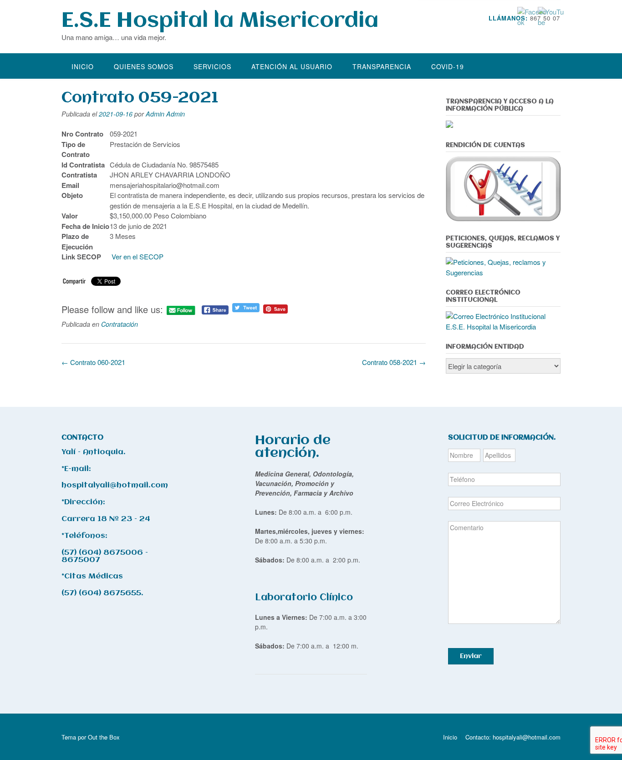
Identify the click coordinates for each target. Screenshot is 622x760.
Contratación (119, 324)
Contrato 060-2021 (93, 362)
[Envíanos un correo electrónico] (544, 31)
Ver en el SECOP (138, 256)
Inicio (82, 66)
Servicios (212, 66)
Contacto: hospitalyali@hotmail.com (513, 737)
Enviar (471, 656)
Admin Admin (165, 113)
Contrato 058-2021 (394, 362)
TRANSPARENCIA (381, 66)
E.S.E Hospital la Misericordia (219, 21)
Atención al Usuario (291, 66)
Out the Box (104, 737)
